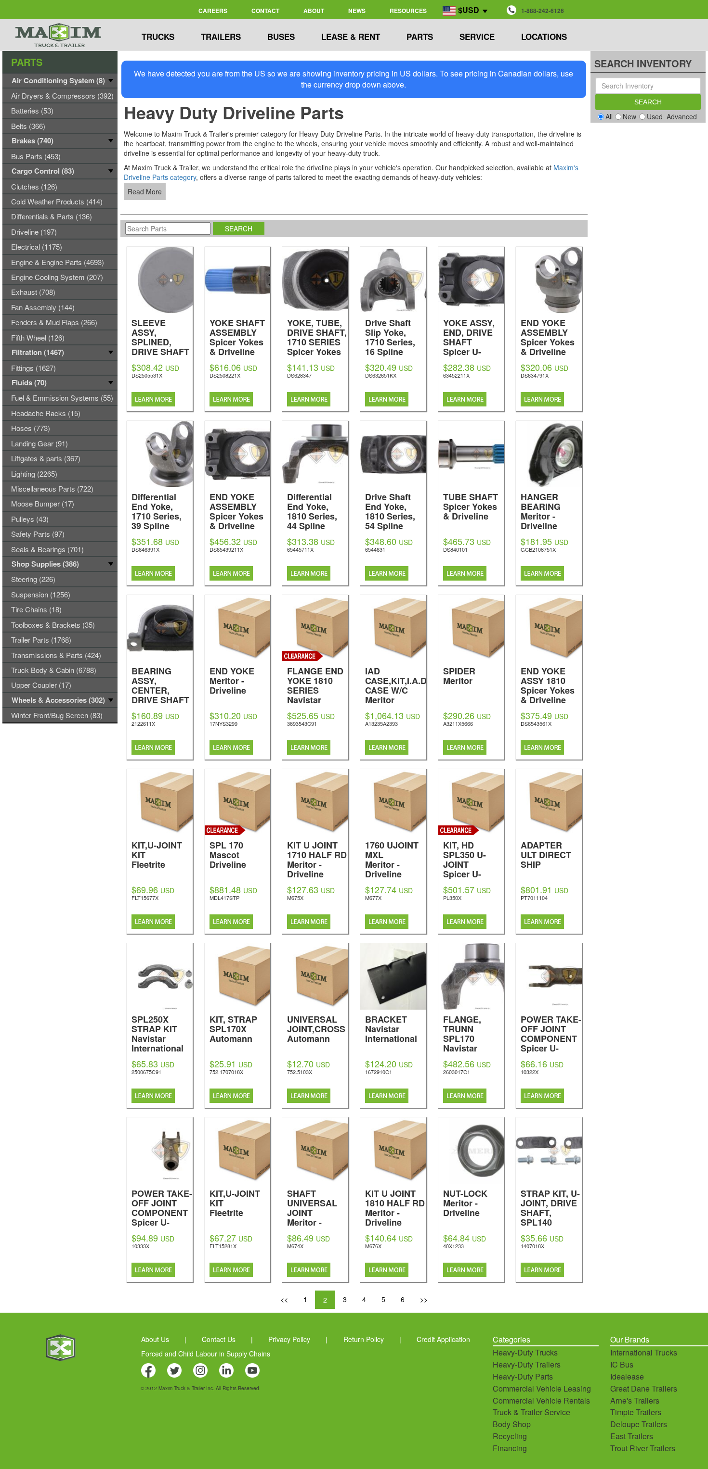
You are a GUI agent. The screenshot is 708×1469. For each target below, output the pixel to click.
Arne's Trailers (634, 1400)
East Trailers (631, 1436)
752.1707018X (226, 1072)
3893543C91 (302, 723)
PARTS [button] (419, 36)
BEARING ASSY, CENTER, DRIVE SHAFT (160, 704)
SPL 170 (228, 854)
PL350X (452, 897)
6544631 (375, 549)
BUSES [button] (281, 36)
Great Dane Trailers (643, 1388)
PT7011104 (534, 897)
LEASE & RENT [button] (350, 36)
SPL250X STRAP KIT (157, 1033)
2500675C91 (146, 1072)
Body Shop (512, 1424)
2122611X (143, 723)
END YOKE (232, 680)
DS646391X (145, 549)
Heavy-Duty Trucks (525, 1352)
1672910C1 (378, 1072)
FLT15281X (223, 1246)
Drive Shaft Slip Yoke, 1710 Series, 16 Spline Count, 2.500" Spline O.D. (393, 356)
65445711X (300, 549)
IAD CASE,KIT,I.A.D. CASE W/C (397, 685)
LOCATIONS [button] (544, 36)
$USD (468, 9)
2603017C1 (456, 1072)
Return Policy (363, 1339)
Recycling (510, 1436)
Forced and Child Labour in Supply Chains (205, 1353)
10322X (529, 1072)
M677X (373, 897)
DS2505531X (146, 375)
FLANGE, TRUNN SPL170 (469, 1038)
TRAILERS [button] (221, 36)
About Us (155, 1339)
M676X (373, 1246)
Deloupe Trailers (638, 1424)
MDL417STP (224, 897)
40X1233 (453, 1246)
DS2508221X (225, 375)
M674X (295, 1246)
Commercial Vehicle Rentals (541, 1400)
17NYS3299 (223, 723)
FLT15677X (144, 897)
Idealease (627, 1376)
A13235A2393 (381, 723)
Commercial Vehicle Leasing (542, 1388)
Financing (510, 1448)
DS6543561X (536, 723)
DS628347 (299, 375)
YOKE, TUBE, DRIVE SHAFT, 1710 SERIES (317, 341)
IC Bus (621, 1364)
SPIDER (459, 675)
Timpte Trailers (635, 1412)
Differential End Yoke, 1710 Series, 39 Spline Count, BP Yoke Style (158, 530)
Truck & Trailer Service (531, 1412)
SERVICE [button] (477, 36)
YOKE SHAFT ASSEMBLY (237, 336)
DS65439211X (226, 549)
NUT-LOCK (465, 1202)
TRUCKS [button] (158, 36)
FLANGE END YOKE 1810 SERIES (315, 689)
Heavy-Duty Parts (523, 1376)
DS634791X (535, 375)
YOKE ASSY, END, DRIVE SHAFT (469, 351)
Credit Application (443, 1339)
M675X (295, 897)
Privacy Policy (289, 1339)
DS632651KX (380, 375)
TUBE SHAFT (470, 506)
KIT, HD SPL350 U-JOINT (464, 873)
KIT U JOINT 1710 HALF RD (317, 859)
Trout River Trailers (642, 1448)
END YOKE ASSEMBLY (548, 336)
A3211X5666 (458, 723)
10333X (140, 1246)
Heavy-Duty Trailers (527, 1364)
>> (424, 1299)
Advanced (682, 116)
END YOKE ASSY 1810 (548, 685)
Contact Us (219, 1339)
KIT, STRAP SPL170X (233, 1028)
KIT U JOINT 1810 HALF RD (395, 1207)
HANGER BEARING (541, 511)
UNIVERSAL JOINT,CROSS (316, 1028)
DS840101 (455, 549)
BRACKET (391, 1028)
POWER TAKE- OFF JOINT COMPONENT (551, 1047)
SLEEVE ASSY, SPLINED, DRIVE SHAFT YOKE (160, 351)
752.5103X (299, 1072)
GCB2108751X (538, 549)
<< (284, 1299)
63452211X (456, 375)
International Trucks (643, 1352)
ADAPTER (546, 854)
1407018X (532, 1246)
